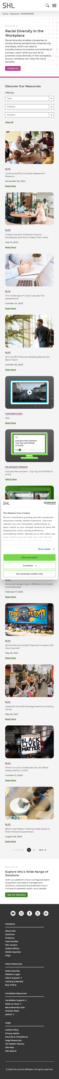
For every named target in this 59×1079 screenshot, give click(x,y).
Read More (10, 186)
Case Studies (11, 941)
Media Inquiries (13, 952)
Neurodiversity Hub (15, 1007)
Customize (28, 565)
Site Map (9, 1047)
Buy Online (10, 985)
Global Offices (12, 948)
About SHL (10, 931)
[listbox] (29, 98)
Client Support (13, 978)
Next (41, 850)
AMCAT (9, 1014)
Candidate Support (16, 1000)
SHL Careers (11, 945)
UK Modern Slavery (14, 1044)
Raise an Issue (13, 1004)
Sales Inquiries (12, 971)
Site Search (11, 1051)
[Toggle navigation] (54, 5)
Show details (44, 549)
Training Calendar (14, 981)
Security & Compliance (16, 1037)
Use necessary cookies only (29, 573)
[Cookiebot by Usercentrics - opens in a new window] (44, 503)
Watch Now (11, 479)
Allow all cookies (29, 557)
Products (9, 938)
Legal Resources (13, 1040)
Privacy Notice (12, 1033)
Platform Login (12, 974)
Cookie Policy (12, 1030)
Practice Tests (12, 1011)
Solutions (10, 934)
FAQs (7, 955)
